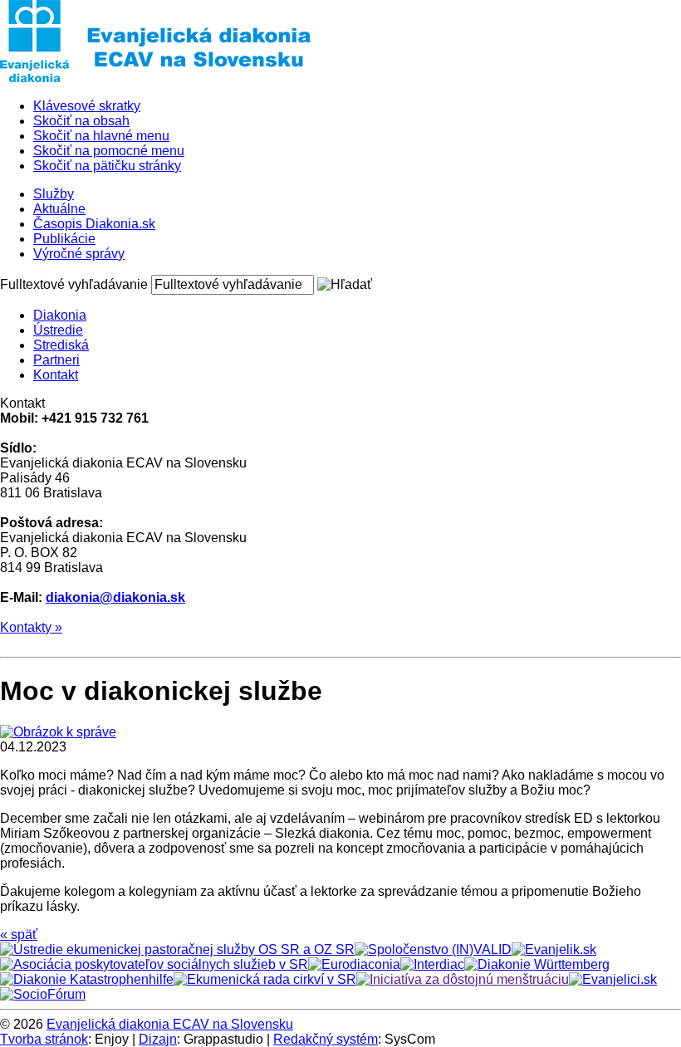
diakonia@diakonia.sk (115, 597)
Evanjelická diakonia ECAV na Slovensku (170, 1024)
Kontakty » (31, 627)
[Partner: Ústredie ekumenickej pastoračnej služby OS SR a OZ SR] (177, 949)
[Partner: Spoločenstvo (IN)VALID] (433, 949)
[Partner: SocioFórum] (43, 994)
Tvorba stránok (44, 1039)
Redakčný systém (325, 1039)
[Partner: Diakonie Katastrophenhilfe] (87, 979)
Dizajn (158, 1039)
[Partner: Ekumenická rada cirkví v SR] (265, 979)
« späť (18, 934)
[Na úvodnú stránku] (155, 78)
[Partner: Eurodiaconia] (354, 964)
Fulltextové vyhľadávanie (74, 284)
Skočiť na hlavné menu (101, 136)
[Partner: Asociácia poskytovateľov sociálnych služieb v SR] (154, 964)
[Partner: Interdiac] (432, 964)
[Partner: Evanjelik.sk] (554, 949)
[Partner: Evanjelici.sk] (613, 979)
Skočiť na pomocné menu (108, 151)
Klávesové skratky (86, 106)
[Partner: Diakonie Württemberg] (537, 964)
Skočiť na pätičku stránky (107, 166)
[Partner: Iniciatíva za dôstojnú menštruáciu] (462, 979)
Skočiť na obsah (81, 121)
